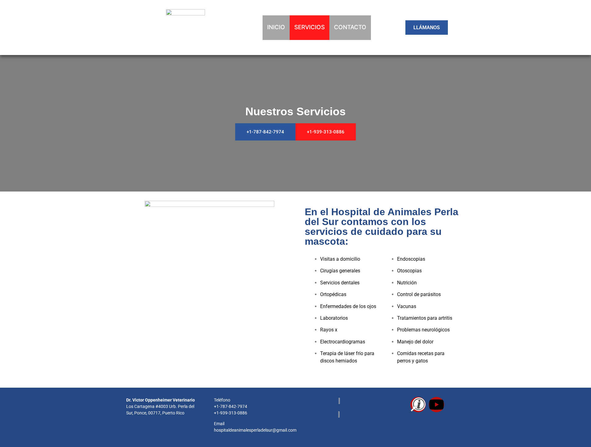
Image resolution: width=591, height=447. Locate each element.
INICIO (276, 27)
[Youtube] (436, 404)
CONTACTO (350, 27)
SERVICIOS (309, 27)
